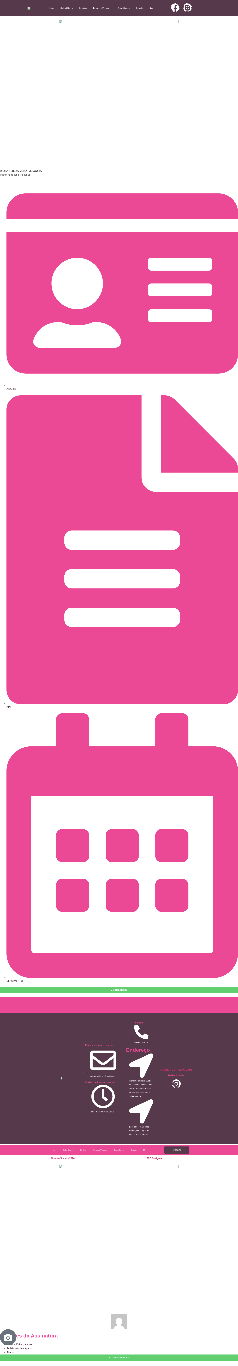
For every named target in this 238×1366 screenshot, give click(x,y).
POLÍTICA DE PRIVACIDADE (176, 1069)
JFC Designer (154, 1158)
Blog (151, 8)
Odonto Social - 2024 (62, 1158)
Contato (139, 8)
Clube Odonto (66, 8)
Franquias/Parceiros (102, 8)
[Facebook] (175, 7)
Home (51, 8)
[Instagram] (187, 7)
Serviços (83, 8)
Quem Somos (124, 8)
